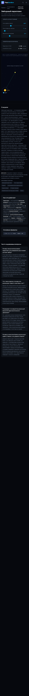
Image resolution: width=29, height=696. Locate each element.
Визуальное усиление (8, 33)
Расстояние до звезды (8, 28)
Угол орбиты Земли (8, 23)
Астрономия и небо (11, 7)
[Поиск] (23, 2)
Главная (3, 7)
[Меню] (26, 2)
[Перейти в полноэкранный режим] (25, 55)
